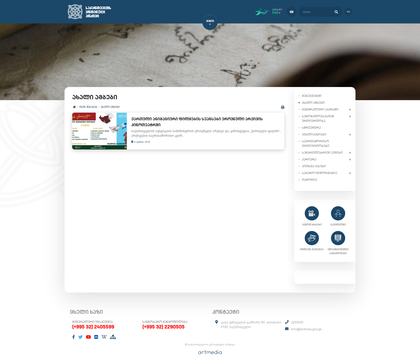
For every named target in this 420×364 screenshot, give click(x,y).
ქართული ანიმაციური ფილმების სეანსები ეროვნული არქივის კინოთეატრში (197, 121)
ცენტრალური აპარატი (320, 109)
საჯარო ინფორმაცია (319, 173)
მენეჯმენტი (312, 96)
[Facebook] (73, 337)
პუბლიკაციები (314, 134)
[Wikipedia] (104, 337)
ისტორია (309, 180)
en (348, 12)
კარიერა (309, 159)
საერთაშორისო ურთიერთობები (315, 143)
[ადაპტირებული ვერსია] (291, 12)
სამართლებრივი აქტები (322, 152)
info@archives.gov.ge (306, 329)
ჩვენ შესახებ (88, 106)
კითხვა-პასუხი (314, 166)
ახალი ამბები (110, 106)
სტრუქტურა (311, 128)
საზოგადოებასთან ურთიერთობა (318, 118)
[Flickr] (96, 337)
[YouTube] (88, 337)
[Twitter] (80, 337)
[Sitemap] (113, 337)
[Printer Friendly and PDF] (282, 107)
